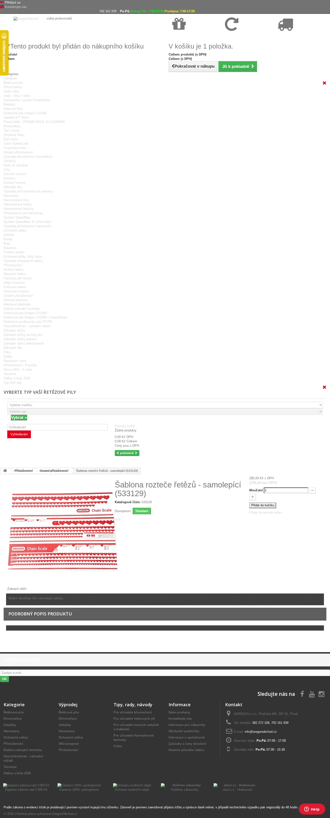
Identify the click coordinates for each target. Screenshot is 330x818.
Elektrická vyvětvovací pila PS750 (28, 322)
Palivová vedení (15, 287)
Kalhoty (9, 235)
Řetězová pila (13, 83)
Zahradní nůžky (14, 330)
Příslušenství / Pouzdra (20, 365)
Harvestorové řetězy (18, 204)
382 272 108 (260, 723)
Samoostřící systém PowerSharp (27, 100)
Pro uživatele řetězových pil (134, 718)
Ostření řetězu (14, 269)
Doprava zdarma (183, 36)
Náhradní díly (13, 187)
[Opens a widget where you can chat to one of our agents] (312, 810)
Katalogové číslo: (128, 502)
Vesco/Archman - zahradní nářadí (27, 326)
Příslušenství (13, 265)
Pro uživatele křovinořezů (133, 712)
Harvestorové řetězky (19, 209)
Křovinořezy (12, 126)
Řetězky (9, 104)
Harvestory (11, 195)
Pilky (7, 352)
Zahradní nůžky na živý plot (23, 335)
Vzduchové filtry (15, 148)
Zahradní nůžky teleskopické (24, 343)
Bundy (8, 239)
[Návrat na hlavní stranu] (5, 471)
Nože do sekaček (16, 165)
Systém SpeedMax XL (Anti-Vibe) (27, 222)
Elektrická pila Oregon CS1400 (25, 313)
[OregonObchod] (26, 18)
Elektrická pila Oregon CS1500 (25, 113)
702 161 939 (107, 11)
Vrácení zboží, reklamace (242, 36)
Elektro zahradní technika (21, 308)
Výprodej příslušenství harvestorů (27, 226)
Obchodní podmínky (184, 731)
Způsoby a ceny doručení (188, 744)
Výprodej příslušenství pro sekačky (28, 191)
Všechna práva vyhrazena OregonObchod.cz (46, 814)
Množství (256, 490)
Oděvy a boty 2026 (17, 378)
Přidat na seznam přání (265, 512)
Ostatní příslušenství (18, 152)
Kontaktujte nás (16, 7)
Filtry (7, 169)
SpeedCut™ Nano (16, 117)
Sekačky (10, 161)
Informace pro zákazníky (187, 725)
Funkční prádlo (14, 252)
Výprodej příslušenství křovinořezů (28, 156)
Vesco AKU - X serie (18, 369)
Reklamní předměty (17, 304)
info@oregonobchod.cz (261, 731)
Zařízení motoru (15, 174)
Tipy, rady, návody (133, 704)
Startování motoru (16, 291)
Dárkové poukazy (16, 300)
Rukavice (10, 248)
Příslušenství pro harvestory (23, 213)
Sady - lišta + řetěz (17, 96)
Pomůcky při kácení (18, 278)
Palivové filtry (13, 109)
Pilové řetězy (13, 87)
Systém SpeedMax (17, 217)
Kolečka (9, 178)
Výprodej (68, 704)
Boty (7, 243)
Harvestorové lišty (16, 200)
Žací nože (11, 139)
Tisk (118, 519)
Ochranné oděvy (15, 230)
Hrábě (8, 356)
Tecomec (10, 374)
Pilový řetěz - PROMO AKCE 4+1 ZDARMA (34, 122)
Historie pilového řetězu (186, 750)
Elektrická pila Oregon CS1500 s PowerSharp (35, 317)
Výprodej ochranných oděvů (23, 261)
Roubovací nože (15, 361)
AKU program (69, 744)
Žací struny (12, 130)
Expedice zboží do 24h (292, 36)
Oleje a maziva (14, 282)
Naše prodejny (179, 712)
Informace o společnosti (187, 737)
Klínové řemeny (15, 182)
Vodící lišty (11, 91)
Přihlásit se (13, 2)
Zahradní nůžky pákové (20, 339)
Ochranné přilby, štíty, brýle (23, 256)
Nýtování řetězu (15, 274)
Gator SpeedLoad (16, 143)
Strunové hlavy (14, 135)
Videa (118, 746)
